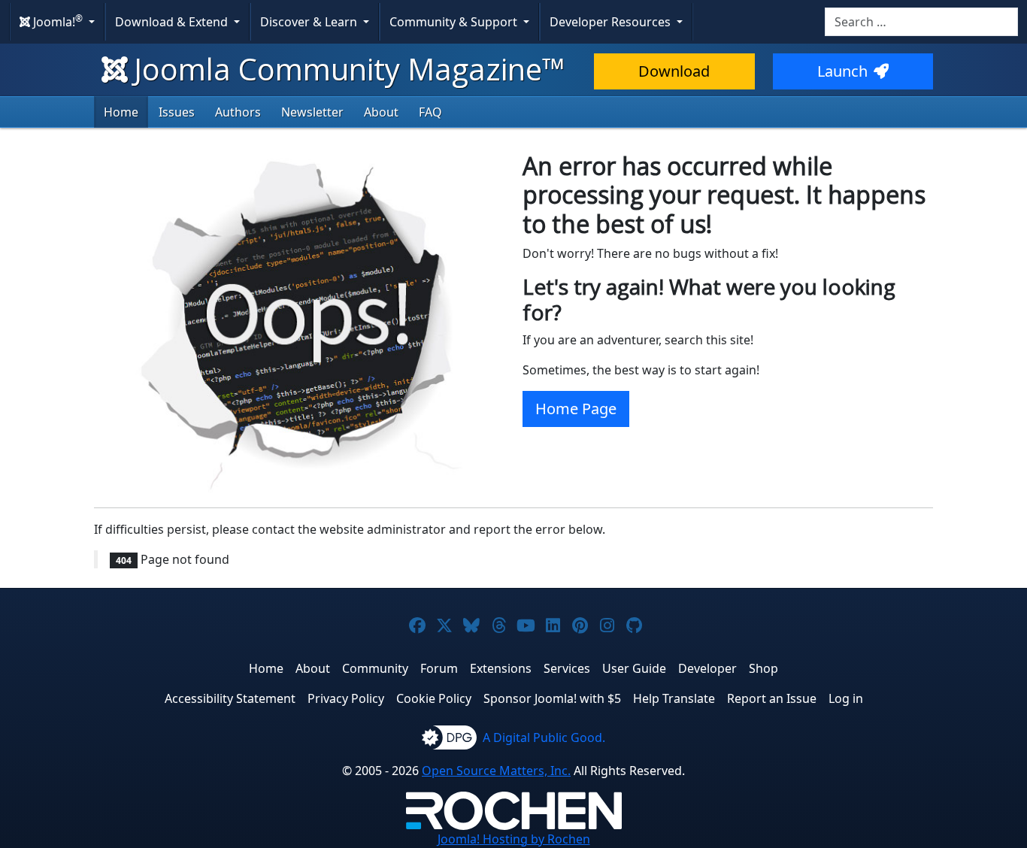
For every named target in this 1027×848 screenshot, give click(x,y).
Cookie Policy (433, 698)
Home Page (576, 408)
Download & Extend (173, 22)
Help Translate (674, 698)
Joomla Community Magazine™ (349, 68)
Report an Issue (771, 698)
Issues (177, 112)
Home (121, 112)
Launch (842, 71)
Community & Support (454, 22)
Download (674, 71)
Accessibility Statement (230, 698)
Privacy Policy (345, 698)
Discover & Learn (310, 22)
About (381, 112)
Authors (238, 112)
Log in (846, 698)
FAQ (430, 112)
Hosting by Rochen (514, 839)
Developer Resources (612, 22)
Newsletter (312, 112)
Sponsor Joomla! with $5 (552, 698)
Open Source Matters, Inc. (496, 770)
